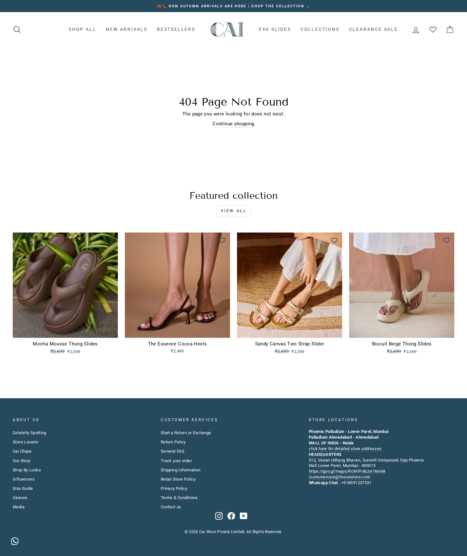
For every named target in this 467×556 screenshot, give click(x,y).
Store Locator (25, 442)
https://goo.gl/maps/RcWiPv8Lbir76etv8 (347, 471)
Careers (20, 497)
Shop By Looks (27, 470)
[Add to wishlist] (110, 240)
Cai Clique (22, 451)
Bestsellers (176, 29)
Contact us (171, 506)
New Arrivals (126, 29)
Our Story (21, 460)
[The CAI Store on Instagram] (219, 516)
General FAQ (172, 451)
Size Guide (23, 488)
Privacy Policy (174, 488)
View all (234, 211)
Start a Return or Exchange (186, 432)
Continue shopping (233, 124)
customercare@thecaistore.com (339, 477)
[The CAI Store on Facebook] (231, 516)
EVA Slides (275, 29)
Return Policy (173, 442)
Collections (320, 29)
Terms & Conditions (179, 497)
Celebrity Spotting (29, 432)
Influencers (24, 479)
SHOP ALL (82, 29)
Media (18, 506)
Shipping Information (181, 470)
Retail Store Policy (178, 479)
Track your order (176, 460)
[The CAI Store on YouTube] (243, 516)
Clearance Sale (373, 29)
